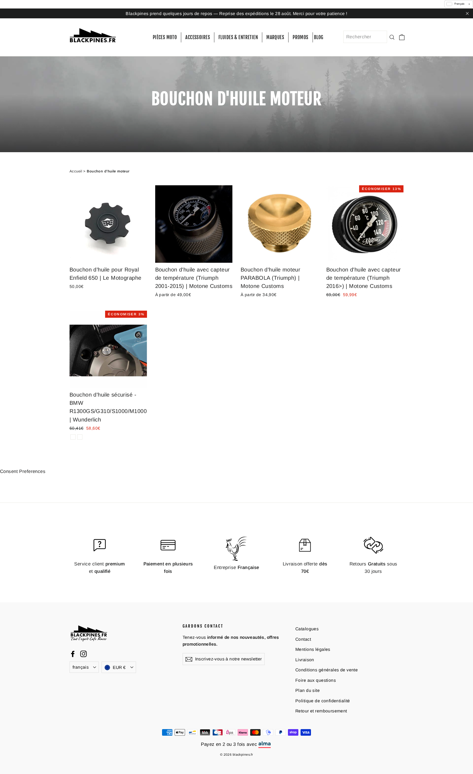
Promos (300, 37)
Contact (303, 639)
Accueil (76, 171)
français (81, 667)
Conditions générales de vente (326, 670)
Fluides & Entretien (238, 37)
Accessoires (197, 37)
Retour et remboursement (321, 711)
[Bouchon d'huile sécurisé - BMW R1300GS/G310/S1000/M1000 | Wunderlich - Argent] (73, 437)
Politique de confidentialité (322, 700)
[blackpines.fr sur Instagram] (83, 653)
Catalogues (307, 628)
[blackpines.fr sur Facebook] (73, 653)
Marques (275, 37)
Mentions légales (312, 649)
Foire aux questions (315, 680)
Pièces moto (165, 37)
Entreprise (236, 567)
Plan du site (307, 690)
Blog (319, 37)
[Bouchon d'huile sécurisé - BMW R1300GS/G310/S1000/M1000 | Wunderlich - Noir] (79, 437)
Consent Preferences (22, 471)
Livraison (304, 659)
